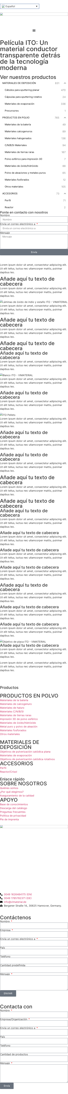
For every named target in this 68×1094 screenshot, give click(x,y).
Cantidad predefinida (12, 965)
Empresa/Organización (14, 1019)
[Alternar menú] (34, 30)
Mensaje (5, 233)
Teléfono (5, 956)
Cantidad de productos (14, 1054)
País (2, 947)
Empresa (5, 930)
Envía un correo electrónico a (18, 224)
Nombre (5, 215)
